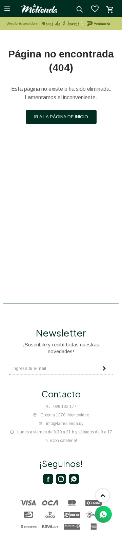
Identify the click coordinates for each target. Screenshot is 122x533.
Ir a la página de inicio (61, 116)
